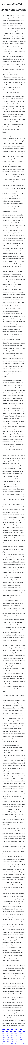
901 (3, 1035)
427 (3, 1043)
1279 (17, 1041)
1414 (21, 1029)
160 (15, 1031)
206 (7, 1035)
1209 (8, 1039)
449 (8, 1037)
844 (16, 1029)
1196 (21, 1033)
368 (19, 1043)
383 (7, 1043)
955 (21, 1041)
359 (8, 1029)
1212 (16, 1033)
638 (16, 1039)
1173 (12, 1035)
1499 (24, 1043)
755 (16, 1035)
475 (16, 1037)
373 (20, 1035)
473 (8, 1041)
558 (3, 1039)
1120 (21, 1039)
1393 (4, 1037)
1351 (4, 1029)
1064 (4, 1041)
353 (12, 1039)
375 (7, 1033)
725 (3, 1033)
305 (12, 1033)
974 (20, 1037)
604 (12, 1043)
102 (11, 1031)
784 (7, 1031)
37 (3, 1031)
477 (12, 1029)
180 (12, 1041)
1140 (20, 1031)
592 (12, 1037)
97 (15, 1043)
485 (24, 1031)
